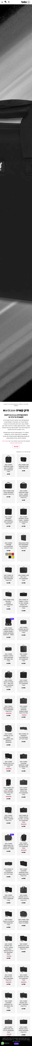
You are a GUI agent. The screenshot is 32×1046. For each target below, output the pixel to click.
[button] (2, 2)
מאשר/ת (16, 1043)
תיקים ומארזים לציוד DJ (13, 404)
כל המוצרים (21, 404)
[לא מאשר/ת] (29, 1041)
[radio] (13, 554)
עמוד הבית (26, 404)
